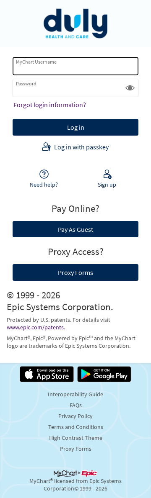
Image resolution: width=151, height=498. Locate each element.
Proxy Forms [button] (75, 272)
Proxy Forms (75, 448)
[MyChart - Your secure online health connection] (75, 23)
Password (26, 83)
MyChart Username (36, 62)
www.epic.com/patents (35, 327)
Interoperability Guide (75, 394)
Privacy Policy (75, 416)
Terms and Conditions (75, 427)
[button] (130, 88)
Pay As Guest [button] (75, 229)
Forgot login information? (49, 104)
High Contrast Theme (75, 438)
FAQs (76, 405)
